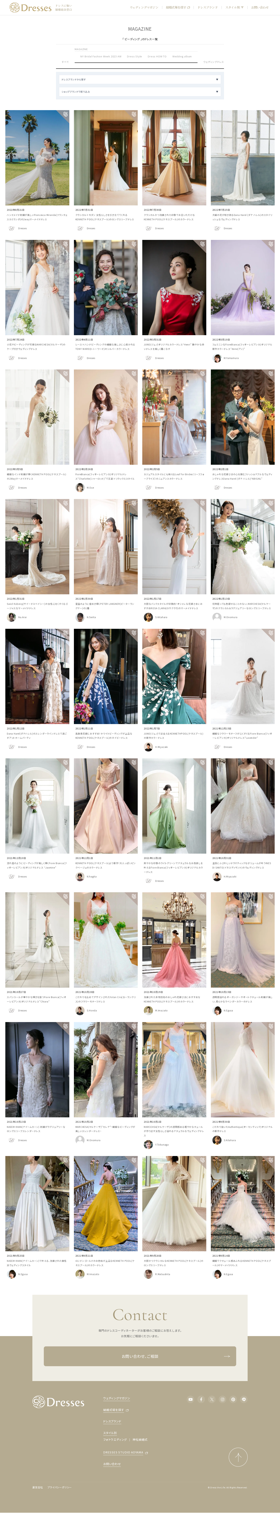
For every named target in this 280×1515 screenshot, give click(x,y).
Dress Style (134, 56)
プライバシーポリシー (59, 1487)
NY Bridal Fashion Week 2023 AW (100, 56)
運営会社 (37, 1487)
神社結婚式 (140, 1439)
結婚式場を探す (176, 7)
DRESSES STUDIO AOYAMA (123, 1452)
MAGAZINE (81, 49)
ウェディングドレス (213, 62)
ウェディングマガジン (144, 7)
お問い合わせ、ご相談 (140, 1356)
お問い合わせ (260, 7)
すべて (65, 62)
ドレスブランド (207, 7)
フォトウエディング (115, 1439)
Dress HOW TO (157, 56)
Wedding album (182, 56)
